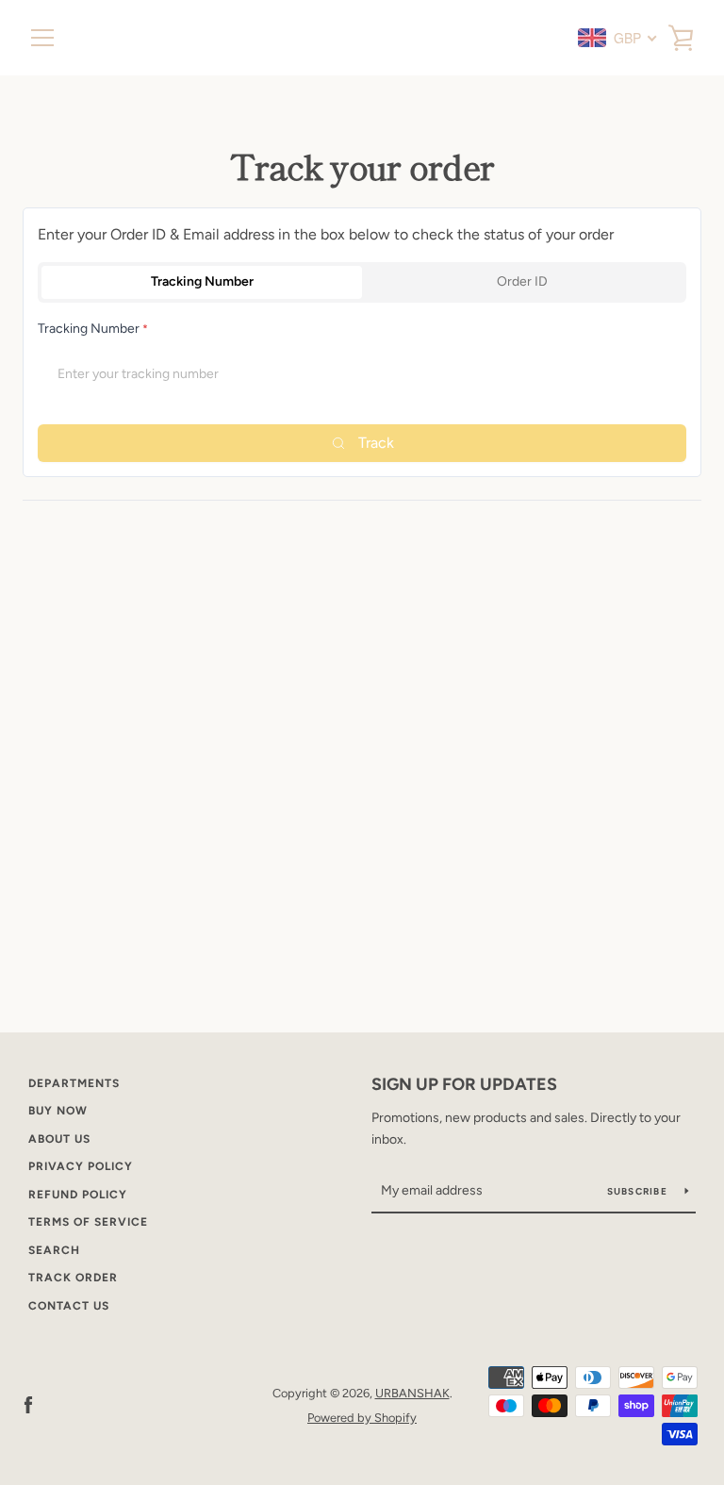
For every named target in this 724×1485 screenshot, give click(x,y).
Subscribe (639, 1191)
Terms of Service (88, 1222)
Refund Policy (77, 1194)
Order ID (522, 281)
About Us (59, 1139)
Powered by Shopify (362, 1418)
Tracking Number (202, 281)
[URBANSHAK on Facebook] (28, 1404)
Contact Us (68, 1305)
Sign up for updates (464, 1084)
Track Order (73, 1277)
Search (54, 1250)
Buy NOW (58, 1110)
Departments (74, 1083)
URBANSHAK (412, 1393)
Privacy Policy (80, 1166)
